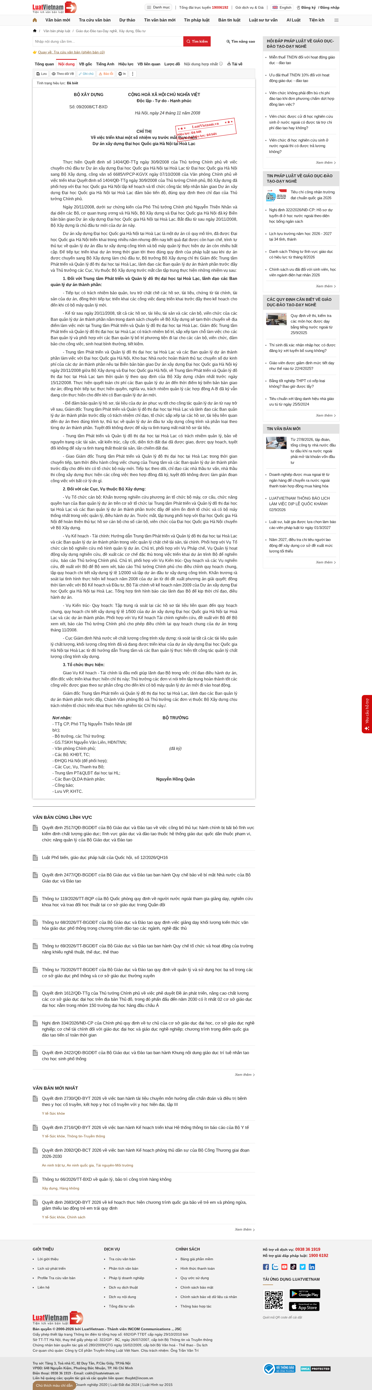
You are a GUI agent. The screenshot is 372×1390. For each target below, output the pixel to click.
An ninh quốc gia (80, 1165)
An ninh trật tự (53, 1165)
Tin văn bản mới (159, 20)
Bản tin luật (229, 20)
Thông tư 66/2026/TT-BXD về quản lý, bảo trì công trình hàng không (106, 1179)
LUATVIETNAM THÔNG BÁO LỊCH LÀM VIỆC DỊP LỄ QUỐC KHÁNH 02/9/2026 (299, 504)
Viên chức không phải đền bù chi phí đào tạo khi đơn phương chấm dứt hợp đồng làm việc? (301, 99)
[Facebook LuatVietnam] (266, 1267)
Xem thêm (244, 1075)
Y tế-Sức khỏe (53, 1113)
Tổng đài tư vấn (121, 1306)
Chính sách (76, 1217)
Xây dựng (50, 1188)
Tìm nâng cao (242, 41)
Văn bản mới (58, 20)
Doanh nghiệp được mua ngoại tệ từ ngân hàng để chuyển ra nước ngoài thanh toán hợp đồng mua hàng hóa (299, 480)
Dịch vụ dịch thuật (123, 1287)
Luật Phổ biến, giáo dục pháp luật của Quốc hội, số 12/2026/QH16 (105, 857)
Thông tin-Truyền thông (86, 1136)
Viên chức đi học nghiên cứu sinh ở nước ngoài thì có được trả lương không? (299, 146)
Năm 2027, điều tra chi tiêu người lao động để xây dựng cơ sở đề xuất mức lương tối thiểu (301, 545)
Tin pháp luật (196, 20)
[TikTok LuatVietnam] (293, 1267)
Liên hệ (44, 1287)
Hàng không (69, 1188)
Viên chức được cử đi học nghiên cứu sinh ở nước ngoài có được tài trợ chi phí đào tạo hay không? (301, 122)
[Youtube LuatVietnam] (284, 1267)
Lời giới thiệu (48, 1259)
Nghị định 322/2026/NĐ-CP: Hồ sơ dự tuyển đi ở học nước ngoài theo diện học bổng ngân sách (301, 215)
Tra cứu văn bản (95, 20)
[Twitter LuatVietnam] (303, 1267)
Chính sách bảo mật (197, 1287)
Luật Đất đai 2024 (124, 1385)
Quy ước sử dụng (195, 1278)
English (285, 7)
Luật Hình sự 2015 (157, 1385)
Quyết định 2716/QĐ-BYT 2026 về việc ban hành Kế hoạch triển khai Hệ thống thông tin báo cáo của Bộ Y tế (145, 1127)
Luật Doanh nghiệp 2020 (87, 1385)
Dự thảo (127, 20)
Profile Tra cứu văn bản (56, 1278)
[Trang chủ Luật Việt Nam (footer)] (58, 1324)
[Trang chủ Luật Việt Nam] (55, 7)
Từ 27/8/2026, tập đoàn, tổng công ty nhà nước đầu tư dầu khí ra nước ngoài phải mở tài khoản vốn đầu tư (313, 451)
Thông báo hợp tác (196, 1306)
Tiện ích (316, 20)
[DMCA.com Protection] (315, 1371)
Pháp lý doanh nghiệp (126, 1278)
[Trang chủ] (35, 20)
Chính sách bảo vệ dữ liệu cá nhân (209, 1297)
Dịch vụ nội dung (122, 1297)
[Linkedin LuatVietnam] (312, 1267)
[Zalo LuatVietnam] (275, 1267)
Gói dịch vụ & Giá (249, 7)
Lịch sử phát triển (52, 1268)
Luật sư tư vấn (263, 20)
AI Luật (293, 20)
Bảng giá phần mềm (197, 1259)
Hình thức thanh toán (198, 1268)
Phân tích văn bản (123, 1268)
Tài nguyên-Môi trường (114, 1165)
